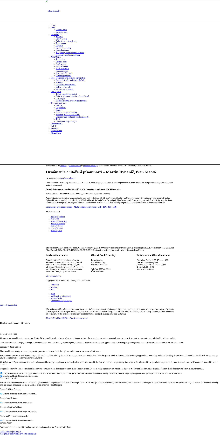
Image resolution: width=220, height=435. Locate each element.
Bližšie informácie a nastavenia (75, 318)
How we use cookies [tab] (8, 334)
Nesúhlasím (58, 318)
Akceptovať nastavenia (9, 434)
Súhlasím (49, 318)
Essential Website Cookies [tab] (10, 347)
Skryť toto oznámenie (27, 434)
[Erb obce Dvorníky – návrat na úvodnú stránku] (53, 11)
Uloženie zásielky (68, 178)
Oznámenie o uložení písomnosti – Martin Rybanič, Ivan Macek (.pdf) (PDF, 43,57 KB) (81, 207)
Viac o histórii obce (53, 276)
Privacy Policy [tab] (6, 423)
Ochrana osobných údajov (10, 431)
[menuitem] (112, 25)
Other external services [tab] (9, 378)
